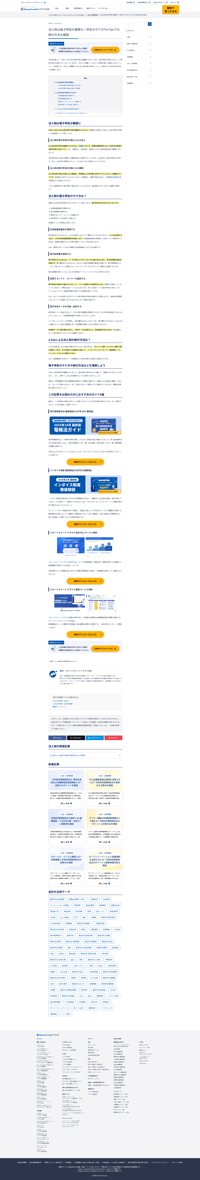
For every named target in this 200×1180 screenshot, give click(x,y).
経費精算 (93, 983)
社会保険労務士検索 (93, 1055)
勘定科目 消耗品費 (57, 899)
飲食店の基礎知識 (119, 1077)
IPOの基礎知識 (118, 1069)
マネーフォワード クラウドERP (71, 1072)
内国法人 (81, 146)
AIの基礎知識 (117, 1088)
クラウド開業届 (66, 1064)
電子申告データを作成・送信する (68, 105)
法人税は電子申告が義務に (65, 82)
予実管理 (77, 905)
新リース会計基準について (69, 1084)
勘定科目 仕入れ (78, 983)
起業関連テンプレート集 (120, 1107)
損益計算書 (90, 905)
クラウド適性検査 (42, 1150)
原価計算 (72, 929)
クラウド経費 (41, 1082)
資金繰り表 (54, 911)
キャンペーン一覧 (144, 1047)
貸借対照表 (114, 911)
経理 (89, 911)
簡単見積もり (78, 8)
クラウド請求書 (45, 1065)
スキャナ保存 (113, 996)
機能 (67, 8)
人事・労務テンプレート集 (121, 1102)
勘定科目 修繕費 (83, 923)
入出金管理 (69, 1002)
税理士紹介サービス (93, 1050)
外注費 (52, 917)
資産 (81, 959)
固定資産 (72, 953)
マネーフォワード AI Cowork (71, 1121)
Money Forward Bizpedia (122, 1045)
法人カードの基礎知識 (120, 1072)
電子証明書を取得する (65, 99)
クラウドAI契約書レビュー (69, 1059)
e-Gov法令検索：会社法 (60, 701)
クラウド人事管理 (42, 1114)
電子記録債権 (55, 1002)
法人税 (70, 59)
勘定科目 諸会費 (68, 996)
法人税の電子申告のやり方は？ (66, 93)
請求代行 (94, 1002)
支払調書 (79, 911)
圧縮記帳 (115, 947)
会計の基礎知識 (93, 15)
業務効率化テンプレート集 (121, 1112)
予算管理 (108, 959)
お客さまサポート (159, 2)
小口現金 (53, 965)
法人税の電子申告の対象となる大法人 (69, 85)
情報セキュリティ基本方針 (53, 1162)
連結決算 (67, 911)
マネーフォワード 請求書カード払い (72, 1097)
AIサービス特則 (177, 1162)
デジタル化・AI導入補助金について (72, 1081)
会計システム (79, 965)
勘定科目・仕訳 (132, 77)
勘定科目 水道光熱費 (83, 947)
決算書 (93, 917)
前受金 (61, 953)
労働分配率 (112, 965)
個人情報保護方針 (35, 1162)
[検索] (150, 24)
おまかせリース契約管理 (69, 1050)
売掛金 (117, 929)
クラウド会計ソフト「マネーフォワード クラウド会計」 (66, 15)
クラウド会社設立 (67, 1062)
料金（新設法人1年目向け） (96, 1064)
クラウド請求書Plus (42, 1074)
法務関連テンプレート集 (120, 1104)
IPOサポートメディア (94, 1078)
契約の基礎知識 (118, 1064)
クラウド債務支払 (42, 1086)
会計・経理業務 (132, 63)
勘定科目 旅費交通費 (68, 990)
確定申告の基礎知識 (119, 1057)
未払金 (100, 965)
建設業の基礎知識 (119, 1080)
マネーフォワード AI (70, 1125)
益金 (72, 959)
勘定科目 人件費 (94, 959)
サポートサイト (92, 1045)
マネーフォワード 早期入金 (70, 1101)
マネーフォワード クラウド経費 (60, 617)
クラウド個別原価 (42, 1094)
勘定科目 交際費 (104, 935)
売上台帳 (63, 971)
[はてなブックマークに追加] (95, 738)
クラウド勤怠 (44, 1118)
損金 (84, 917)
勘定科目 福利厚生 (108, 917)
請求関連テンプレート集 (120, 1094)
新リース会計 (78, 1008)
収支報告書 (94, 971)
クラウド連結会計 (42, 1098)
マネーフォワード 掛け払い (44, 1106)
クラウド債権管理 (43, 1077)
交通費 (52, 990)
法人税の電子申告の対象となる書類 (69, 88)
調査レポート (143, 1050)
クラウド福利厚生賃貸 (43, 1142)
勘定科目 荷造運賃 (110, 971)
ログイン (173, 2)
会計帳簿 (106, 899)
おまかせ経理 (66, 1045)
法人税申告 (130, 50)
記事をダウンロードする (103, 50)
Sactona (73, 1113)
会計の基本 (63, 983)
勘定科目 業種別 (91, 941)
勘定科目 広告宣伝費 (58, 959)
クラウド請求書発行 (45, 1069)
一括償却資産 (100, 923)
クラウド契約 (66, 1056)
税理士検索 (91, 1052)
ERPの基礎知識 (118, 1051)
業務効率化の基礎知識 (120, 1075)
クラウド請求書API (93, 1091)
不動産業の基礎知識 (119, 1085)
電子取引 (84, 990)
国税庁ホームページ (59, 707)
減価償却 (102, 905)
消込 (89, 996)
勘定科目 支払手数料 (58, 977)
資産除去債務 (102, 947)
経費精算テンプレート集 (120, 1097)
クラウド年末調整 (42, 1130)
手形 (75, 917)
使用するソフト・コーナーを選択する (69, 101)
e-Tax (70, 235)
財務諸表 (109, 177)
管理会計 (94, 899)
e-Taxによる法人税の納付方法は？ (68, 109)
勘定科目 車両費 (56, 947)
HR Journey (142, 1063)
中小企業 (94, 977)
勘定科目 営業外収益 (88, 953)
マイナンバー (85, 272)
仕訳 (52, 983)
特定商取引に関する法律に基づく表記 (87, 1162)
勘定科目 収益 (107, 941)
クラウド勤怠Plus (44, 1122)
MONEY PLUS (144, 1057)
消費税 (73, 977)
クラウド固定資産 (42, 1090)
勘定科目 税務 (55, 941)
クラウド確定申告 (45, 1057)
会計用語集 (117, 1049)
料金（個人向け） (93, 1062)
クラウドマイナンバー (43, 1138)
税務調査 (106, 929)
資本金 (112, 146)
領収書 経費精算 (107, 983)
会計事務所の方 (143, 2)
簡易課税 (94, 929)
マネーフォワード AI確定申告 (45, 1061)
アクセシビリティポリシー (160, 1162)
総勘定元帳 (115, 905)
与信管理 (82, 1002)
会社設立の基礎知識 (119, 1067)
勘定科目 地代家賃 (57, 929)
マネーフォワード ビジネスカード (71, 1067)
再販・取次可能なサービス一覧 (71, 1090)
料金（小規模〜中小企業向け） (97, 1067)
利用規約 (68, 1162)
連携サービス (90, 8)
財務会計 (106, 1002)
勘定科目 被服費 (109, 977)
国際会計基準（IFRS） (77, 899)
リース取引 (66, 1014)
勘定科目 (118, 177)
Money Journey (143, 1061)
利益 (52, 953)
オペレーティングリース (59, 1008)
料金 (56, 8)
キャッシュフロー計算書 (59, 905)
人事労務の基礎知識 (119, 1059)
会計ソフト (71, 287)
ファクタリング (106, 1008)
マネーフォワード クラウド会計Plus (61, 562)
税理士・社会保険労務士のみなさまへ (98, 1085)
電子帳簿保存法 (56, 935)
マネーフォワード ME (145, 1053)
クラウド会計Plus (43, 1049)
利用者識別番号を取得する (66, 96)
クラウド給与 (40, 1126)
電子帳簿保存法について (69, 1078)
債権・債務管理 (132, 44)
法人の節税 (64, 917)
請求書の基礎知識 (119, 1062)
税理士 (83, 929)
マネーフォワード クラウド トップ (32, 2)
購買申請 (92, 1008)
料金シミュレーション (94, 1072)
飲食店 (52, 971)
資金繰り (65, 965)
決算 (90, 965)
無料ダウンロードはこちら (85, 462)
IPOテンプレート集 (119, 1110)
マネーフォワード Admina (69, 1069)
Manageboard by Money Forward (71, 1109)
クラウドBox (44, 1102)
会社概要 (129, 2)
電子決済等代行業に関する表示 (138, 1162)
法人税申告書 (55, 923)
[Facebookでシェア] (57, 738)
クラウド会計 (40, 1045)
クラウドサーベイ (43, 1146)
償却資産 (53, 1014)
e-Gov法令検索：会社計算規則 (63, 704)
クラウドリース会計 (43, 1053)
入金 (81, 996)
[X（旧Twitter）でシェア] (76, 738)
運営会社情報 (22, 1162)
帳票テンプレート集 (119, 1099)
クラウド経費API (92, 1094)
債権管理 (99, 996)
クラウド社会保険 (42, 1134)
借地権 (83, 977)
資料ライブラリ (143, 1045)
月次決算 (104, 953)
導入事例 (90, 1047)
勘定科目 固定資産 (86, 935)
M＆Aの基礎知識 (118, 1082)
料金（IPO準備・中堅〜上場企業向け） (99, 1069)
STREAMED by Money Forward (71, 1105)
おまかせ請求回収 (67, 1047)
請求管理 (53, 996)
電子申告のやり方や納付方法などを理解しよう (71, 113)
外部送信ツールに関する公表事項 (114, 1162)
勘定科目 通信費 (99, 990)
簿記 (69, 947)
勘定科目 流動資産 (73, 941)
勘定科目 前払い (78, 971)
